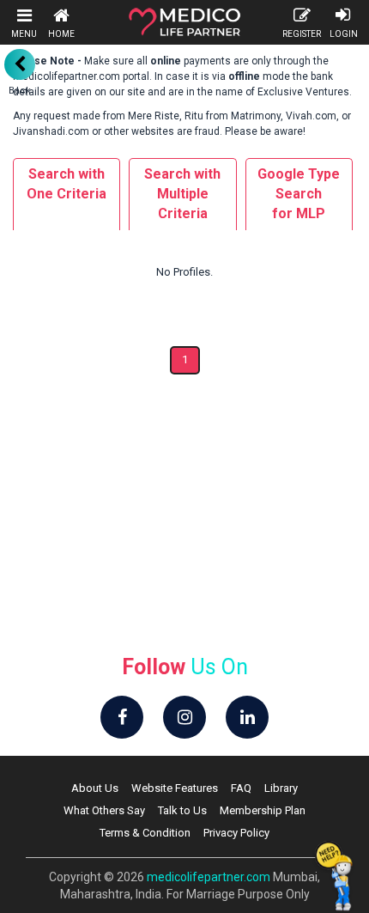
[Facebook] (121, 717)
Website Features (174, 788)
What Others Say (104, 810)
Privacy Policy (236, 832)
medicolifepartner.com (208, 877)
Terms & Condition (145, 832)
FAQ (241, 788)
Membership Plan (262, 810)
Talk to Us (182, 810)
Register (301, 34)
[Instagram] (184, 717)
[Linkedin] (247, 717)
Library (281, 788)
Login (344, 34)
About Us (94, 788)
